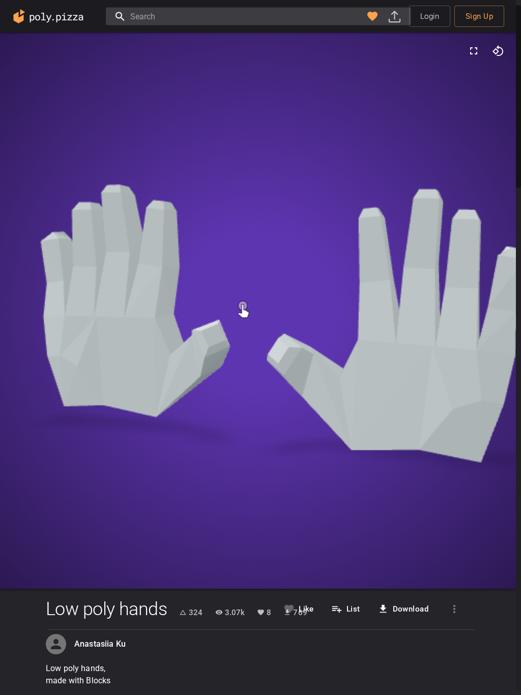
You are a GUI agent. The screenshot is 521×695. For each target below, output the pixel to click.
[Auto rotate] (498, 51)
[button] (372, 16)
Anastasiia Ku (100, 644)
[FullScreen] (473, 51)
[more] (454, 609)
